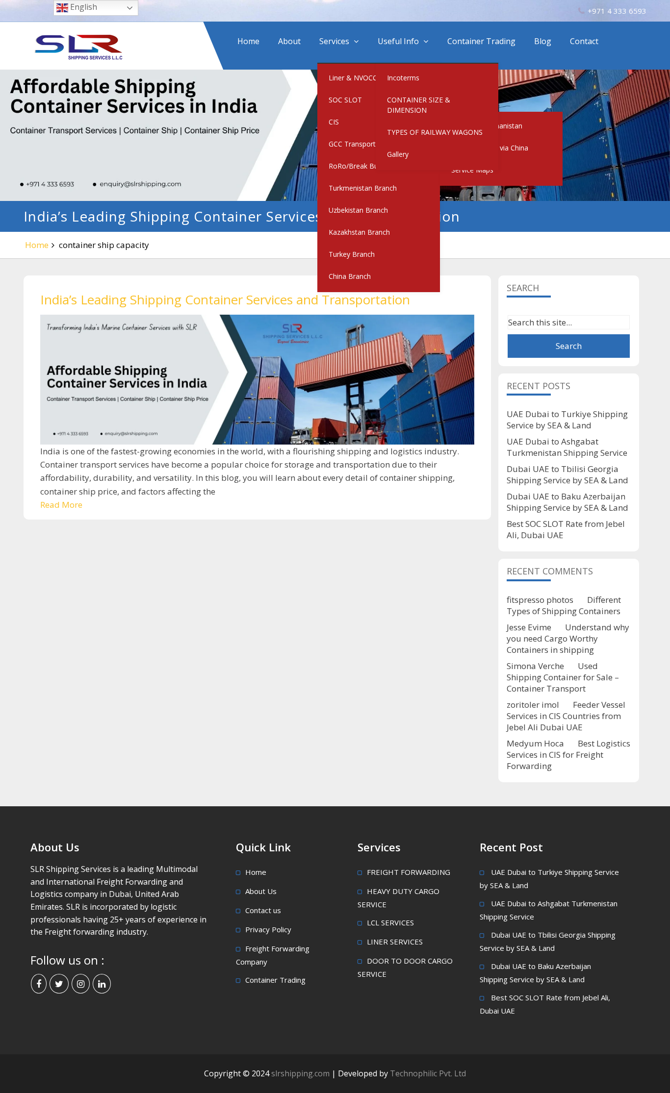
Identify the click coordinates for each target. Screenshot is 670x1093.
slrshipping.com (301, 1073)
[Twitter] (59, 984)
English (82, 6)
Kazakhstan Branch (359, 232)
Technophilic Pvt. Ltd (428, 1073)
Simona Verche (535, 665)
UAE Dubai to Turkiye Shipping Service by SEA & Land (567, 419)
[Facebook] (39, 984)
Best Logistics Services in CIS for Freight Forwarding (568, 754)
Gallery (398, 154)
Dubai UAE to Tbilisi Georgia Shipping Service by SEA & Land (567, 474)
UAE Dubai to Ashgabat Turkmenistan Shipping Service (567, 447)
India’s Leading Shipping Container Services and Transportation (225, 299)
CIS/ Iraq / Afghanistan (486, 125)
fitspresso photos (540, 599)
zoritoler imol (533, 704)
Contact (584, 41)
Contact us (263, 910)
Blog (542, 41)
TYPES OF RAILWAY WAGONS (435, 132)
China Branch (350, 276)
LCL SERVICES (390, 922)
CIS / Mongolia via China (489, 147)
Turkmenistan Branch (363, 188)
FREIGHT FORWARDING (408, 872)
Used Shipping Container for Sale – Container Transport (563, 677)
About (289, 41)
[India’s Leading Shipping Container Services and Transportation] (257, 380)
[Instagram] (81, 984)
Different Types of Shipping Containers (564, 605)
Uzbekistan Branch (358, 210)
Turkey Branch (352, 254)
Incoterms (403, 77)
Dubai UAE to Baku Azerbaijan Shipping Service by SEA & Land (567, 502)
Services (334, 41)
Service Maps (472, 169)
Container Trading (481, 41)
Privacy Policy (268, 929)
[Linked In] (102, 984)
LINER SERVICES (395, 941)
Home (248, 41)
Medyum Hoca (535, 743)
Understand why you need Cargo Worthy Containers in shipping (568, 638)
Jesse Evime (529, 627)
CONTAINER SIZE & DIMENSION (418, 105)
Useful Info (398, 41)
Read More (61, 504)
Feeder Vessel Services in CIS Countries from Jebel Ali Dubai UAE (566, 716)
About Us (261, 891)
